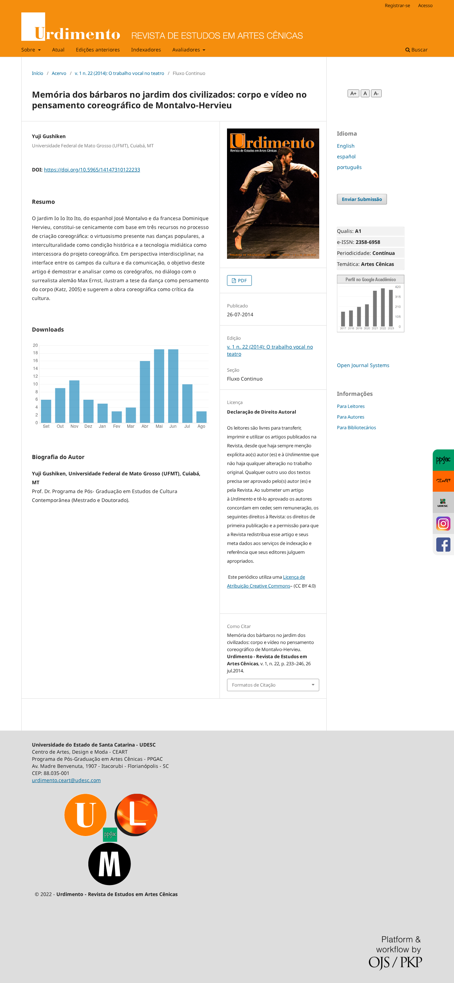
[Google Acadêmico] (370, 330)
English (346, 145)
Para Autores (350, 417)
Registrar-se (397, 5)
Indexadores (146, 49)
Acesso (425, 5)
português (349, 167)
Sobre (29, 49)
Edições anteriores (98, 49)
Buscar (419, 49)
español (346, 156)
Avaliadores (186, 49)
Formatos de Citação (254, 685)
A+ (353, 93)
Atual (58, 49)
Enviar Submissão (362, 199)
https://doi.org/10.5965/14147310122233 (92, 169)
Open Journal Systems (363, 365)
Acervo (59, 73)
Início (37, 73)
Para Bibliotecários (356, 427)
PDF (242, 280)
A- (376, 93)
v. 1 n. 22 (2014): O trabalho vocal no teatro (119, 73)
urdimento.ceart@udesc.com (66, 780)
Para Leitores (351, 406)
